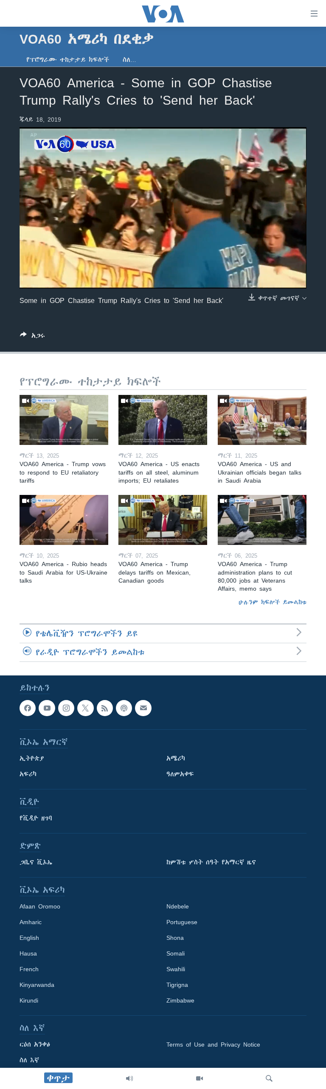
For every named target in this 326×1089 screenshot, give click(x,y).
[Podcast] (124, 708)
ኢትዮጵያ (32, 759)
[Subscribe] (143, 708)
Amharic (31, 922)
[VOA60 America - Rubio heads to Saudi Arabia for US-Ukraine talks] (64, 520)
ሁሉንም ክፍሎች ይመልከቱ (272, 602)
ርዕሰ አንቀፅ (35, 1045)
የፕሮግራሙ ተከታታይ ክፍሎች (67, 60)
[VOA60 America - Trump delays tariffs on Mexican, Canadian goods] (162, 520)
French (29, 969)
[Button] (32, 337)
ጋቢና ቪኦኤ (36, 863)
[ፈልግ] (269, 1078)
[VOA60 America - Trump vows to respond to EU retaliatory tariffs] (64, 420)
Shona (175, 938)
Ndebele (177, 907)
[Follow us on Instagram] (66, 708)
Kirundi (29, 1001)
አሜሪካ (175, 759)
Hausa (28, 954)
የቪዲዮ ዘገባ (36, 818)
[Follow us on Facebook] (28, 708)
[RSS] (105, 708)
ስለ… (129, 60)
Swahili (175, 969)
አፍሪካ (28, 774)
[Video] (199, 1078)
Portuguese (181, 922)
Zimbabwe (180, 1001)
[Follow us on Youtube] (47, 708)
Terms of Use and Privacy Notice (213, 1045)
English (29, 938)
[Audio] (129, 1078)
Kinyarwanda (37, 985)
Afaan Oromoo (40, 907)
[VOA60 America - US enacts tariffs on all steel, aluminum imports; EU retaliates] (162, 420)
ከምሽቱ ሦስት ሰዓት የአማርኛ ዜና (211, 863)
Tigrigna (177, 985)
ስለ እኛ (29, 1060)
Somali (175, 954)
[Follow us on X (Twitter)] (85, 708)
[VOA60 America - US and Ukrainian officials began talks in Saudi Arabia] (262, 420)
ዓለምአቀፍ (180, 774)
